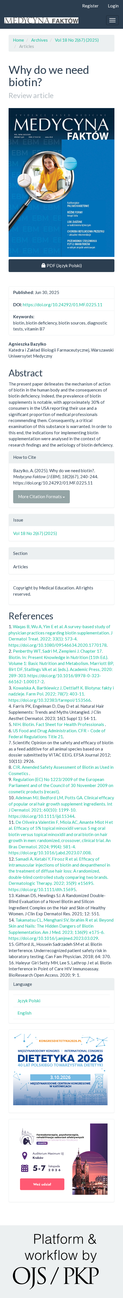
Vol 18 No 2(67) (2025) (77, 39)
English (24, 1012)
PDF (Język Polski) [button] (67, 265)
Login (113, 5)
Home (18, 39)
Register (90, 5)
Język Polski (28, 1000)
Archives (39, 39)
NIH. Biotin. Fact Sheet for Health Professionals (59, 724)
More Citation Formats (40, 496)
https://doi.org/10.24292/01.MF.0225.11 (62, 304)
